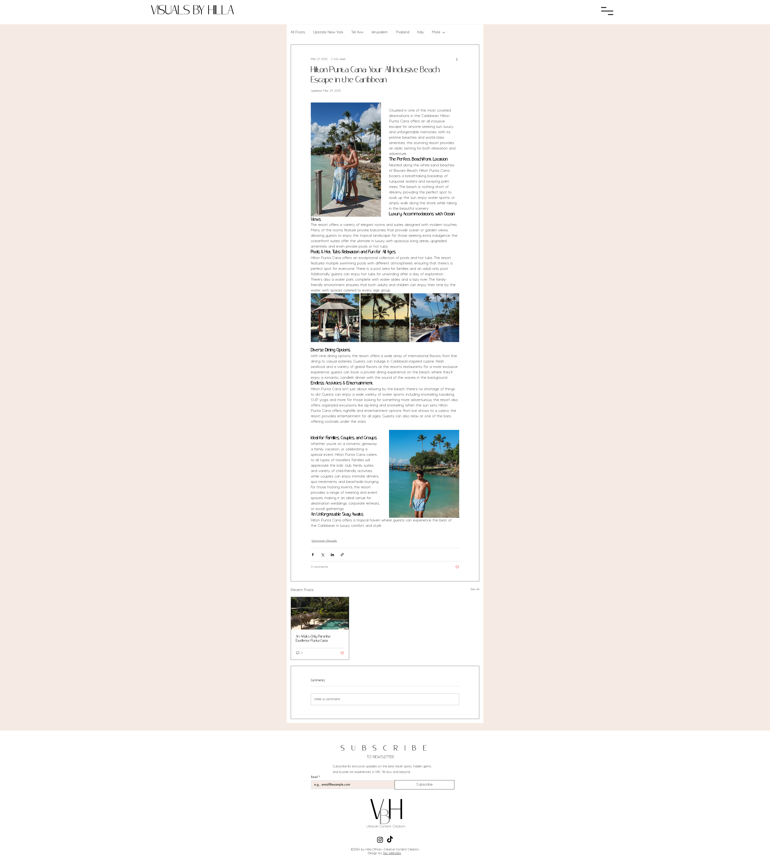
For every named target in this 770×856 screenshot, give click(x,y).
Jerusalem (380, 32)
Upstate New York (328, 32)
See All (474, 589)
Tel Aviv (357, 32)
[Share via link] (342, 554)
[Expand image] (335, 317)
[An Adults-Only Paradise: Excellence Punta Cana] (320, 613)
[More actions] (456, 59)
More (436, 32)
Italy (420, 32)
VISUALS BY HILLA (192, 11)
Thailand (402, 32)
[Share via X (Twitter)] (322, 554)
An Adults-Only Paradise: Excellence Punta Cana (313, 639)
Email (315, 777)
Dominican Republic (324, 540)
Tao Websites (392, 853)
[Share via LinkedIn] (332, 554)
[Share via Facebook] (313, 554)
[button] (607, 11)
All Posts (298, 32)
